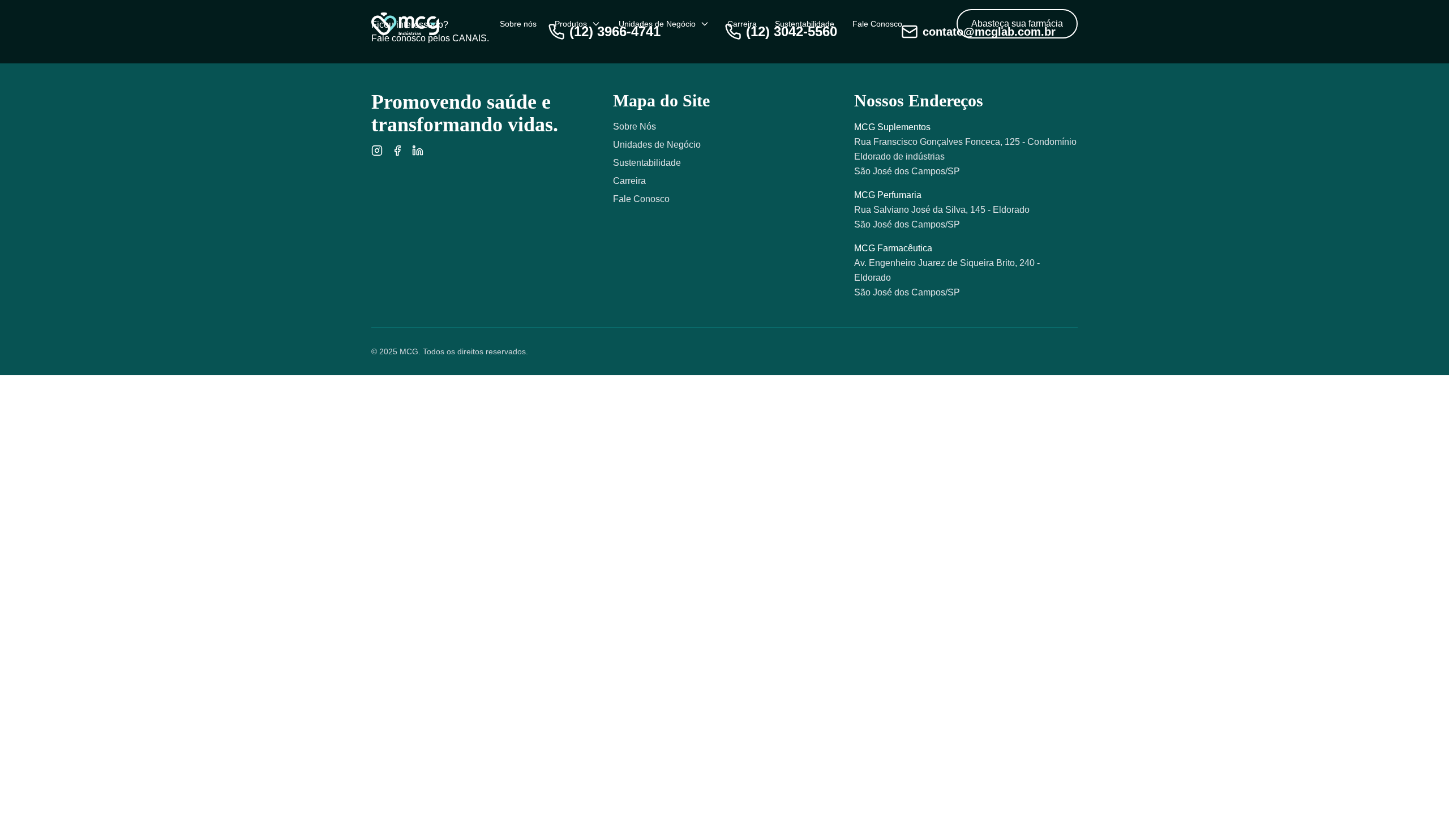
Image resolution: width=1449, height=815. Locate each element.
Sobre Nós (634, 126)
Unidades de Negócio (657, 23)
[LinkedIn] (417, 150)
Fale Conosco (877, 23)
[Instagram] (377, 150)
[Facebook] (397, 150)
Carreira (742, 23)
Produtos (571, 23)
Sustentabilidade (804, 23)
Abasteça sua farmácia (1017, 23)
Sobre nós (518, 23)
